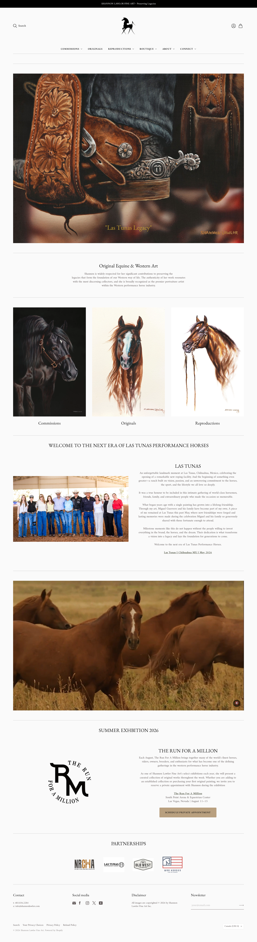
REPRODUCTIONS (119, 48)
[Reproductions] (207, 361)
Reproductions (207, 423)
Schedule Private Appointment (188, 812)
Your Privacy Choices (33, 925)
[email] (74, 904)
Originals (128, 423)
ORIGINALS (95, 48)
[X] (94, 904)
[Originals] (128, 361)
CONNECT (186, 48)
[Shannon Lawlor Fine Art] (128, 26)
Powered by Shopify (54, 930)
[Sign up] (241, 905)
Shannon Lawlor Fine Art (32, 930)
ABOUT (167, 48)
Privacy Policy (53, 925)
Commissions (49, 423)
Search (16, 925)
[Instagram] (87, 904)
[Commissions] (49, 361)
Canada (231, 926)
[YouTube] (101, 904)
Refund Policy (69, 925)
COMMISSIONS (70, 48)
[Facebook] (80, 904)
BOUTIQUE (147, 48)
